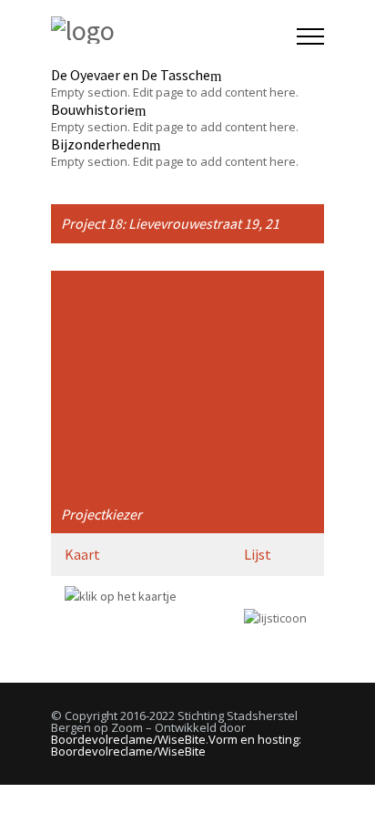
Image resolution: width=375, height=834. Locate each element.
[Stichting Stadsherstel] (174, 31)
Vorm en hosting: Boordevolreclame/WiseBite (176, 745)
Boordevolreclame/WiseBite (128, 739)
